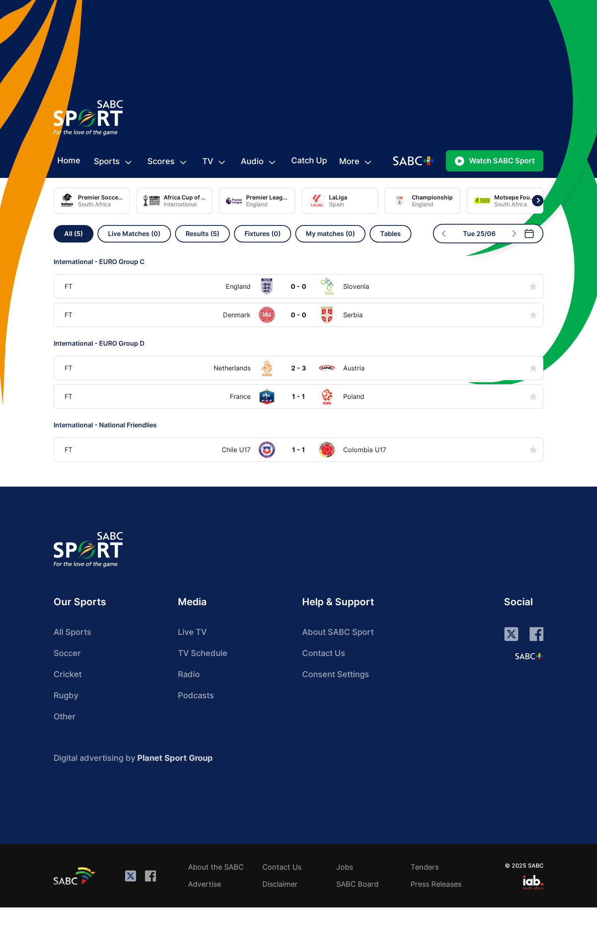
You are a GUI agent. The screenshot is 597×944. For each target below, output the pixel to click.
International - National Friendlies (105, 425)
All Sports (72, 632)
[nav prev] (444, 233)
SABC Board (357, 884)
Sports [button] (107, 161)
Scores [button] (161, 161)
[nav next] (514, 233)
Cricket (68, 674)
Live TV (192, 632)
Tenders (425, 867)
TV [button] (207, 161)
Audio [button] (252, 161)
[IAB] (533, 882)
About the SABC (216, 867)
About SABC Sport (338, 632)
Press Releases (436, 884)
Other (65, 716)
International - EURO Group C (99, 262)
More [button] (349, 161)
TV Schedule (202, 653)
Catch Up (309, 160)
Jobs (344, 867)
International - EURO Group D (99, 343)
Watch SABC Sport (502, 160)
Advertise (204, 884)
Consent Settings (335, 674)
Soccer (67, 653)
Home (68, 160)
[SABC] (75, 876)
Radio (189, 674)
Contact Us (323, 653)
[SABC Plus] (529, 656)
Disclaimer (280, 884)
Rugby (66, 695)
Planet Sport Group (175, 758)
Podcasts (196, 695)
